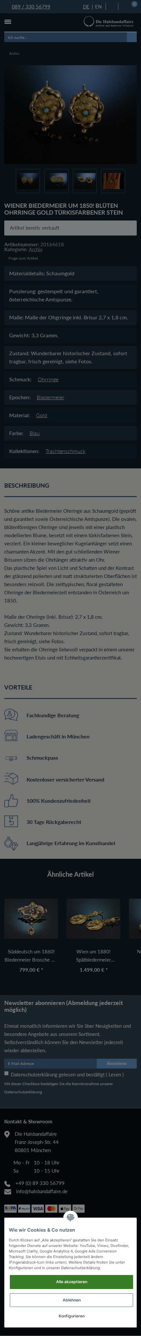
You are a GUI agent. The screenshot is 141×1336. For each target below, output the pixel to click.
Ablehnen (72, 1300)
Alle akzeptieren (71, 1281)
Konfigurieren (72, 1315)
